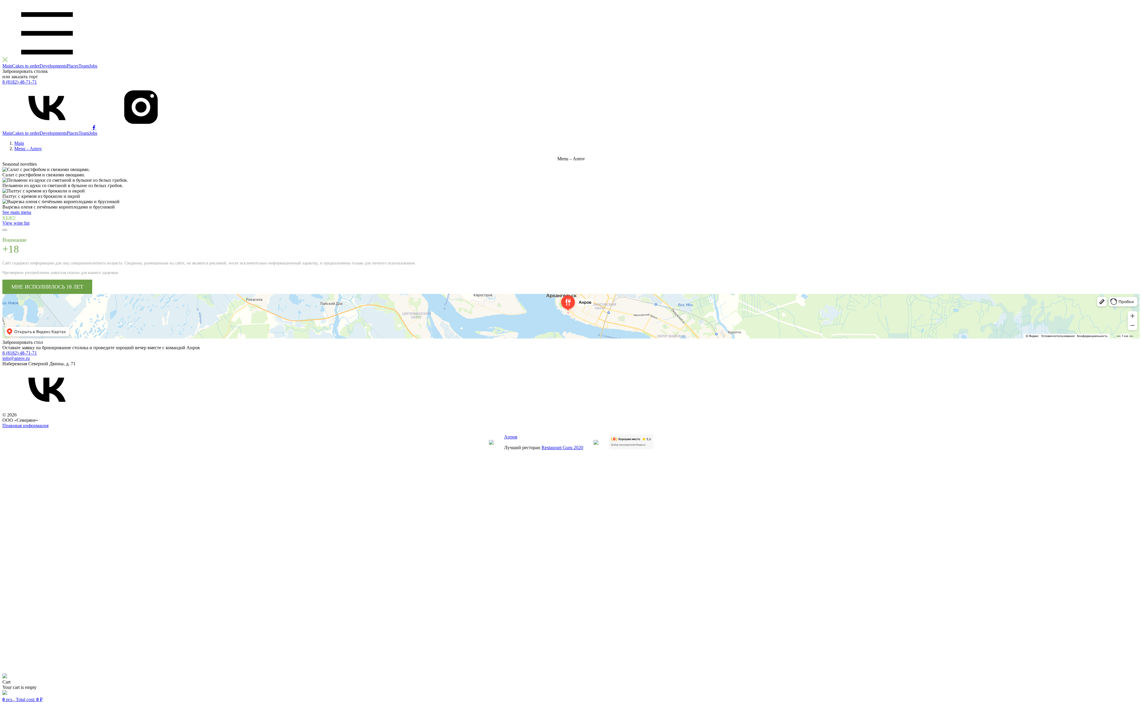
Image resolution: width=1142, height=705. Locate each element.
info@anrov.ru (16, 358)
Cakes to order (26, 65)
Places (73, 65)
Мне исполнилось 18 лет (47, 287)
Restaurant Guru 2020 (562, 447)
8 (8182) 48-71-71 (19, 81)
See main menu (16, 212)
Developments (53, 65)
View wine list (15, 222)
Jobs (93, 65)
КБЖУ (9, 217)
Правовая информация (25, 425)
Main (7, 65)
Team (84, 65)
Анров (510, 436)
